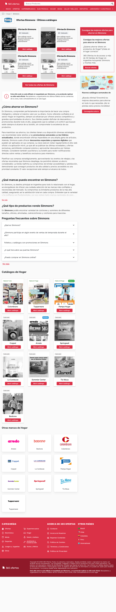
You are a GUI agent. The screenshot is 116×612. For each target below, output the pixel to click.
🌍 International (84, 543)
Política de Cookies (57, 542)
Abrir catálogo (27, 49)
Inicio (8, 9)
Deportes (84, 9)
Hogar (53, 9)
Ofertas (16, 9)
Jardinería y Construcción (102, 9)
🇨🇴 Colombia (83, 536)
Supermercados (28, 9)
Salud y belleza (71, 9)
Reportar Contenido (57, 538)
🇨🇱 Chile (81, 532)
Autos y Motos (32, 546)
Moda (59, 9)
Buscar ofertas (91, 67)
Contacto (53, 529)
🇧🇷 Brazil (81, 528)
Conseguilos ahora (91, 111)
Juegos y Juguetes (12, 546)
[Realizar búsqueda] (112, 4)
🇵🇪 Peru (81, 539)
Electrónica (42, 9)
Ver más (4, 200)
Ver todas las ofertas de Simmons (39, 85)
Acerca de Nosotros (58, 533)
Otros (7, 551)
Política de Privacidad (58, 551)
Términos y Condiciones (59, 547)
